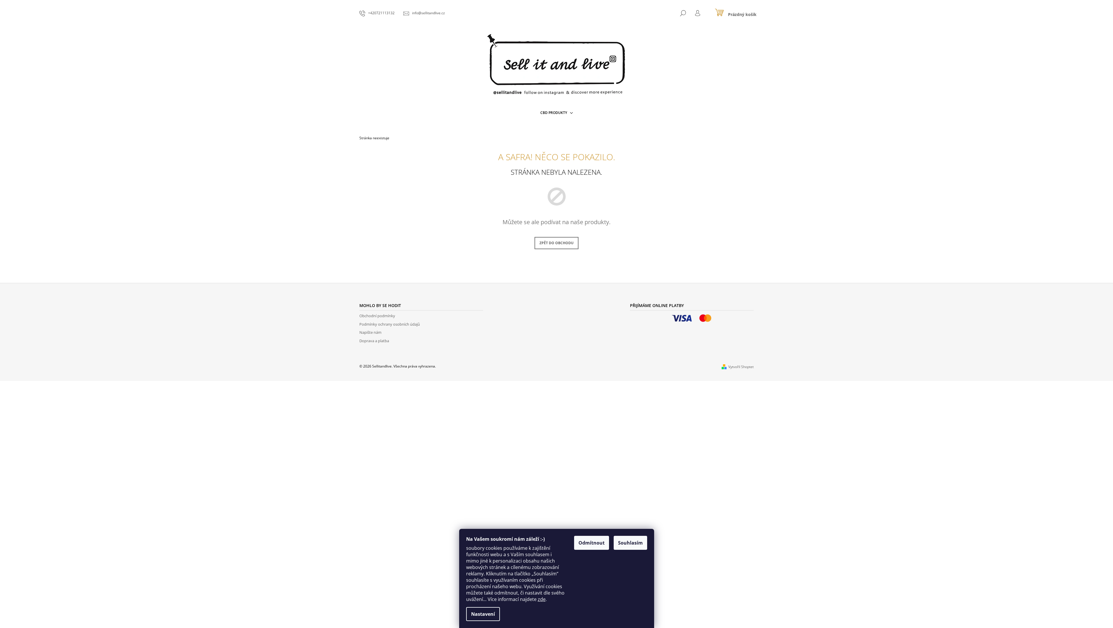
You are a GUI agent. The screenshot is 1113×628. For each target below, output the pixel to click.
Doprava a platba (374, 340)
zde (542, 599)
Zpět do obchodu (556, 242)
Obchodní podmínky (377, 315)
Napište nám (370, 332)
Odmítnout (591, 543)
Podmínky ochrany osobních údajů (389, 324)
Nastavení (483, 614)
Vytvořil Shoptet (741, 366)
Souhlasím (630, 543)
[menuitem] (557, 113)
